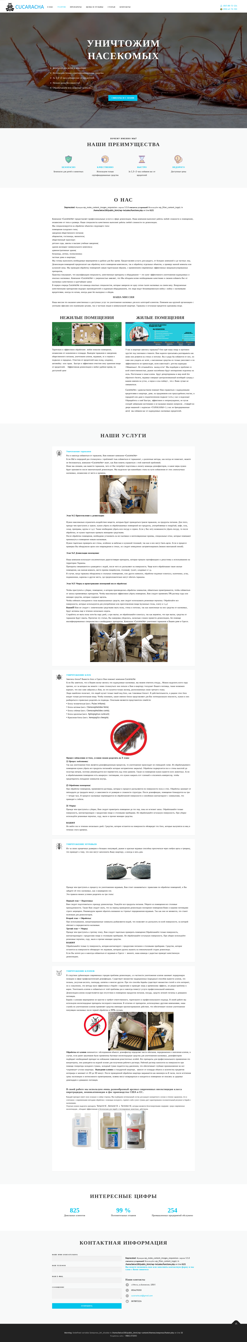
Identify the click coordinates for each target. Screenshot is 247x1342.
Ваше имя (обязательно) (65, 1242)
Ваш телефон (59, 1253)
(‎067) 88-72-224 (230, 6)
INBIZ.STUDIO (131, 1323)
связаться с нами (123, 85)
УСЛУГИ (62, 7)
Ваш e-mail (57, 1264)
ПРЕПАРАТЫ (76, 7)
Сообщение (58, 1275)
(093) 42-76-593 (230, 9)
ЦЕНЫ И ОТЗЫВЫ (94, 7)
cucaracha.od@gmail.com (142, 1283)
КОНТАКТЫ (125, 7)
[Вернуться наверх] (236, 1311)
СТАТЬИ (111, 7)
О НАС (50, 7)
